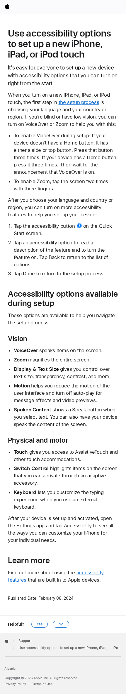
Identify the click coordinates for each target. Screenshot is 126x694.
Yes (39, 624)
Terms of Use (42, 684)
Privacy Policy (15, 684)
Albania (10, 669)
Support (25, 641)
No (61, 624)
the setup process (79, 102)
